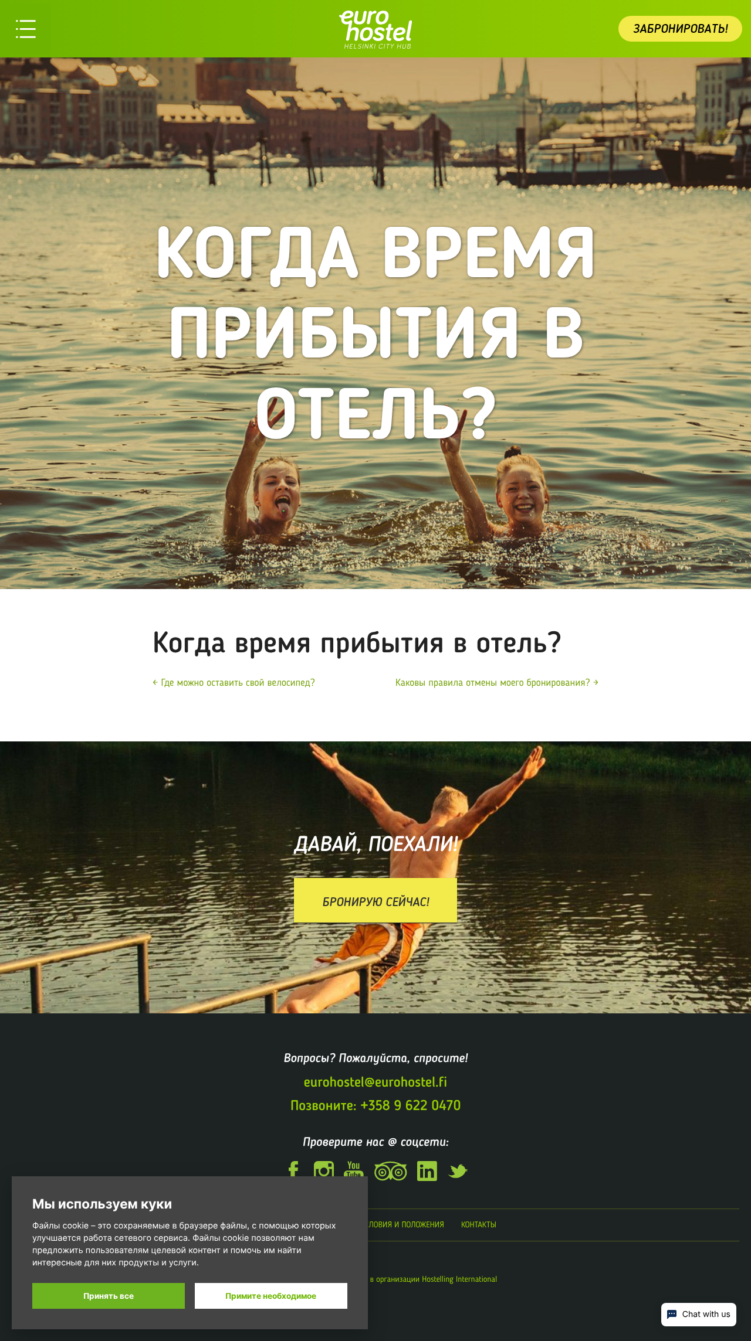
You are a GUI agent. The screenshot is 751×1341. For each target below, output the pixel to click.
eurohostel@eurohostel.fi (375, 1082)
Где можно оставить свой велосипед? (238, 683)
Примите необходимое (270, 1296)
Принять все (108, 1296)
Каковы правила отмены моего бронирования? (492, 683)
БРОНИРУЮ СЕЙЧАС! (375, 901)
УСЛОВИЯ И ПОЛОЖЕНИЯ (402, 1225)
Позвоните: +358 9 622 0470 (375, 1105)
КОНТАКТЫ (478, 1225)
